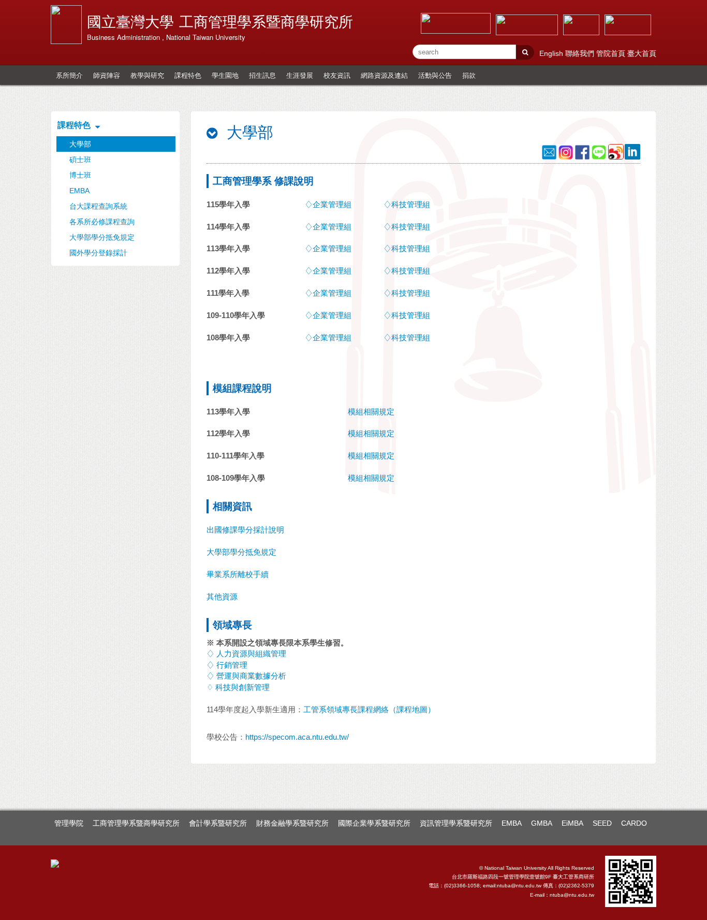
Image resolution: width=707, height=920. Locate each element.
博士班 (80, 175)
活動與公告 (435, 75)
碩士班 (80, 159)
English (552, 53)
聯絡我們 (580, 53)
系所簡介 (69, 75)
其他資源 (222, 596)
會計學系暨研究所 (218, 823)
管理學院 (68, 823)
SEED (602, 823)
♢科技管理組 (407, 204)
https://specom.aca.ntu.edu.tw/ (297, 736)
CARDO (634, 823)
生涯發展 (299, 75)
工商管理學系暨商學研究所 (136, 823)
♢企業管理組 (328, 204)
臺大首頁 (641, 53)
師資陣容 (106, 75)
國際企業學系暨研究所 (374, 823)
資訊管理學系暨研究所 (456, 823)
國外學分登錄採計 (98, 253)
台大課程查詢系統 (98, 206)
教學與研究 (147, 75)
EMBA (79, 190)
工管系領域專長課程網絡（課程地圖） (369, 709)
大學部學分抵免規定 (102, 237)
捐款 (469, 75)
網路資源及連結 (384, 75)
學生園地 (225, 75)
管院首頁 (611, 53)
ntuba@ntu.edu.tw (572, 895)
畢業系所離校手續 (238, 574)
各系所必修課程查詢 (102, 222)
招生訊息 (262, 75)
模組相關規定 (371, 411)
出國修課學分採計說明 (245, 529)
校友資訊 (336, 75)
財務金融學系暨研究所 (292, 823)
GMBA (541, 823)
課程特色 (187, 75)
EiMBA (572, 823)
